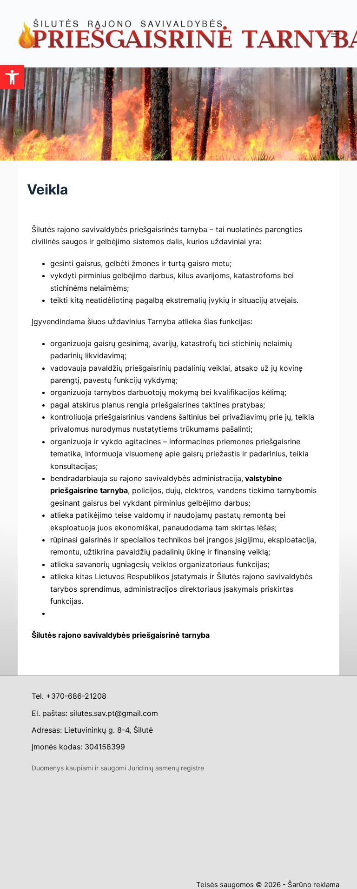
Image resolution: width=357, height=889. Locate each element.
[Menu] (335, 34)
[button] (12, 77)
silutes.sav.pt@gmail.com (114, 713)
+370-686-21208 (76, 696)
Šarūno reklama (313, 884)
